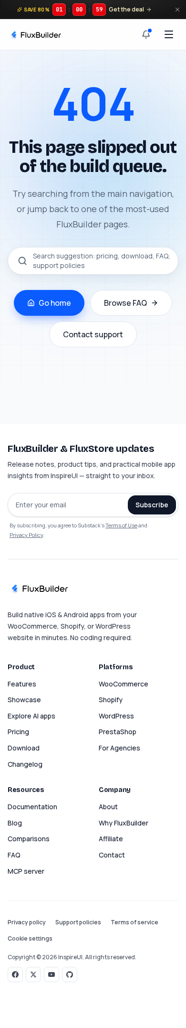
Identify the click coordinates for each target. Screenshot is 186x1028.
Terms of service (134, 922)
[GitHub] (69, 974)
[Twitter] (33, 974)
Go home (55, 303)
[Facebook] (15, 974)
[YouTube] (51, 974)
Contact (112, 854)
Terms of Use (121, 525)
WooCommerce (123, 683)
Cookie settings (30, 938)
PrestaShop (117, 731)
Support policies (78, 922)
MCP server (26, 871)
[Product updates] (145, 34)
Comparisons (29, 838)
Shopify (111, 699)
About (108, 806)
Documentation (32, 806)
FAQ (14, 854)
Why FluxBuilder (123, 822)
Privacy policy (27, 922)
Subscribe (151, 504)
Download (24, 747)
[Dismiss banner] (177, 9)
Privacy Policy (26, 534)
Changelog (25, 764)
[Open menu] (168, 34)
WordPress (116, 715)
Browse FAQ (125, 303)
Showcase (24, 699)
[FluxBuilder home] (35, 34)
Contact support (93, 334)
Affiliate (111, 838)
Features (22, 683)
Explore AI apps (31, 715)
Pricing (18, 731)
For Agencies (119, 747)
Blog (15, 822)
